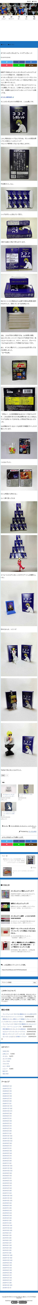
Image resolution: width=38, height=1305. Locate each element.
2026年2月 (7, 1101)
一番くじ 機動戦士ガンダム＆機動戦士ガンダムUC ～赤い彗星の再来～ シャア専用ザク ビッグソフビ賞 (23, 945)
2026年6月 (7, 1091)
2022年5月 (7, 1213)
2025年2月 (7, 1131)
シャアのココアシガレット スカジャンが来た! (9, 813)
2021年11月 (7, 1228)
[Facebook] (19, 62)
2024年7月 (7, 1148)
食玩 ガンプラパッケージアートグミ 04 (14, 1034)
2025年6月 (7, 1121)
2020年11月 (7, 1258)
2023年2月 (7, 1190)
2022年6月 (7, 1210)
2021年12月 (7, 1225)
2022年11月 (7, 1198)
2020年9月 (7, 1262)
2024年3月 (7, 1158)
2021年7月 (7, 1238)
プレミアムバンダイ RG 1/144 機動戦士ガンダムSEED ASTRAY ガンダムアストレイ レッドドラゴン (18, 1015)
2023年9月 (7, 1173)
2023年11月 (7, 1168)
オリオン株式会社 (15, 826)
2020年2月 (7, 1280)
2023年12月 (7, 1165)
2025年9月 (7, 1113)
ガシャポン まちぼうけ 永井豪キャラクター (15, 1036)
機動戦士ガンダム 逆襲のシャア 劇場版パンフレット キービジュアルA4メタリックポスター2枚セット (18, 1020)
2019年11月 (7, 1287)
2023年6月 (7, 1180)
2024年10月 (7, 1141)
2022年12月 (7, 1195)
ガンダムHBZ (32, 831)
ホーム (4, 44)
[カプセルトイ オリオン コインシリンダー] (8, 789)
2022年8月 (7, 1205)
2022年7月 (7, 1208)
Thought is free (28, 1300)
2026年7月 (7, 1088)
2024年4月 (7, 1155)
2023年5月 (7, 1183)
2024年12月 (7, 1136)
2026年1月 (7, 1103)
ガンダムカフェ (23, 826)
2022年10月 (7, 1200)
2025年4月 (7, 1126)
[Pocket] (7, 65)
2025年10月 (7, 1111)
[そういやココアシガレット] (26, 789)
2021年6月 (7, 1240)
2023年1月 (7, 1193)
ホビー (6, 1066)
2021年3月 (7, 1248)
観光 (5, 1071)
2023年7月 (7, 1178)
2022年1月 (7, 1223)
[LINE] (19, 65)
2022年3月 (7, 1218)
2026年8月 (7, 1086)
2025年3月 (7, 1128)
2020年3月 (7, 1277)
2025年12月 (7, 1106)
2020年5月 (7, 1272)
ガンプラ (7, 1058)
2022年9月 (7, 1203)
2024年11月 (7, 1138)
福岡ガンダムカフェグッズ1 (20, 903)
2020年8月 (7, 1265)
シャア (33, 827)
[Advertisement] (19, 31)
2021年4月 (7, 1245)
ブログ (6, 1063)
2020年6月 (7, 1270)
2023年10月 (7, 1170)
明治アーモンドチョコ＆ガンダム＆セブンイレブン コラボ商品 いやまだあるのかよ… (23, 931)
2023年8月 (7, 1175)
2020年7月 (7, 1267)
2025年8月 (7, 1116)
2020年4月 (7, 1275)
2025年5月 (7, 1123)
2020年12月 (7, 1255)
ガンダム (12, 44)
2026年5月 (7, 1093)
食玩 (5, 1073)
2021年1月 (7, 1253)
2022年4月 (7, 1215)
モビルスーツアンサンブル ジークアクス (14, 1031)
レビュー (5, 1068)
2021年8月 (7, 1235)
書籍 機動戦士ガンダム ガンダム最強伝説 (14, 1029)
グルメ (6, 1061)
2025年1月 (7, 1133)
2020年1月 (7, 1282)
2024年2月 (7, 1160)
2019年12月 (7, 1285)
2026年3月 (7, 1098)
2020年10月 (7, 1260)
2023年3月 (7, 1188)
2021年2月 (7, 1250)
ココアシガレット (32, 826)
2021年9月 (7, 1233)
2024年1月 (7, 1163)
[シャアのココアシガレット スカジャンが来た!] (8, 806)
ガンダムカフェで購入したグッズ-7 (22, 891)
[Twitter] (7, 62)
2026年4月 (7, 1096)
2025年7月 (7, 1118)
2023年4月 (7, 1185)
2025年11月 (7, 1108)
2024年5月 (7, 1153)
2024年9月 (7, 1143)
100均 (6, 1051)
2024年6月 (7, 1150)
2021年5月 (7, 1243)
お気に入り (6, 1053)
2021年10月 (7, 1230)
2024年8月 (7, 1145)
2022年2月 (7, 1220)
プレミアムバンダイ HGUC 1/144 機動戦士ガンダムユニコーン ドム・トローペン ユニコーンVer (18, 1025)
